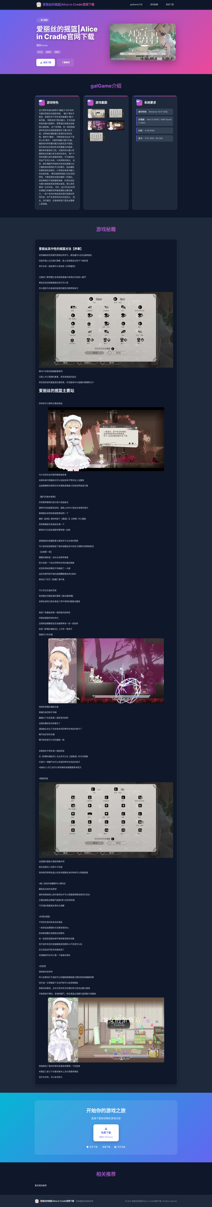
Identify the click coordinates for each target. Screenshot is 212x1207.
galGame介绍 (136, 4)
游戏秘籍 (154, 4)
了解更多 (66, 62)
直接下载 (170, 4)
